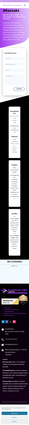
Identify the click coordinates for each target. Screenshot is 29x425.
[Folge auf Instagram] (14, 321)
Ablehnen (14, 417)
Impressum (7, 308)
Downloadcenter (9, 315)
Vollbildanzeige (3, 290)
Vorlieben (14, 421)
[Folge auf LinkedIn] (3, 321)
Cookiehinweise (9, 311)
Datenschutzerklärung (11, 309)
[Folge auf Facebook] (6, 321)
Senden (19, 89)
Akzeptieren (14, 413)
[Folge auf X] (10, 321)
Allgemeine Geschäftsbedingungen (15, 313)
